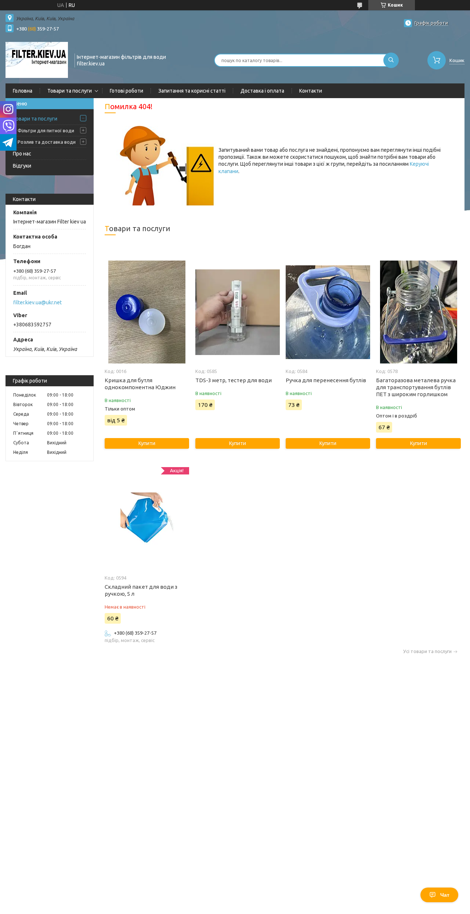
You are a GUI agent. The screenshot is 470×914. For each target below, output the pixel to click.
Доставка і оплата (262, 90)
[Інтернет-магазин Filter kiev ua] (37, 59)
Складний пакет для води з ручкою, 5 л (141, 590)
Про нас (22, 154)
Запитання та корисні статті (191, 90)
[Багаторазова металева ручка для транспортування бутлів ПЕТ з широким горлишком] (418, 312)
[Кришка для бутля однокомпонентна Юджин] (147, 312)
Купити (146, 443)
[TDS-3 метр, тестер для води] (237, 312)
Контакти (310, 90)
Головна (22, 90)
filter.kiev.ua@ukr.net (37, 302)
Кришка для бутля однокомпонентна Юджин (140, 383)
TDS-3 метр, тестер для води (233, 380)
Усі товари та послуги (427, 651)
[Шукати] (391, 60)
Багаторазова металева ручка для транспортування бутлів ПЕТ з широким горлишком (416, 387)
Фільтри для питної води (46, 130)
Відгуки (22, 166)
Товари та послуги (69, 90)
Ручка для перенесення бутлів (326, 380)
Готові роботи (126, 90)
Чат (444, 895)
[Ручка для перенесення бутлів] (328, 312)
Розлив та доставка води (47, 141)
